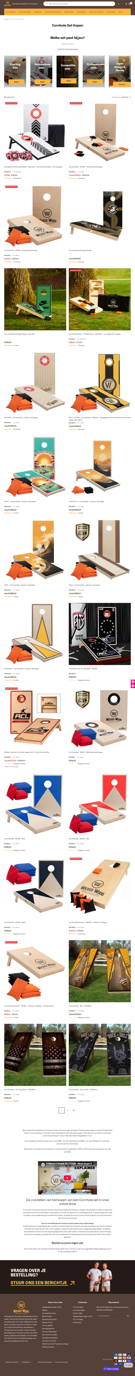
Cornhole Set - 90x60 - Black (15, 922)
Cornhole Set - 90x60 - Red (79, 839)
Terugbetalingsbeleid (49, 1338)
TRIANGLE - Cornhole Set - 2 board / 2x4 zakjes (21, 669)
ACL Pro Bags (78, 1319)
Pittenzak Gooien (48, 1347)
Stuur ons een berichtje (39, 1283)
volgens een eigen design (93, 1229)
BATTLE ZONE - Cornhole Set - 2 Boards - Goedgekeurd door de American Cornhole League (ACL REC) (99, 419)
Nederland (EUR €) (12, 1362)
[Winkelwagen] (130, 4)
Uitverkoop (77, 1322)
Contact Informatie (49, 1341)
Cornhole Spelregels (49, 1332)
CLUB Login (111, 12)
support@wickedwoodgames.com (96, 1249)
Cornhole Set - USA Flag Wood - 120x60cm (20, 1090)
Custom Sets (69, 12)
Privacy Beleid (47, 1325)
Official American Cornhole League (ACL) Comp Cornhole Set (26, 752)
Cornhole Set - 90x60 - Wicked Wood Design (20, 250)
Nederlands (25, 1362)
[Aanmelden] (128, 1315)
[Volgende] (73, 1110)
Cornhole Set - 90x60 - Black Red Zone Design (86, 752)
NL (119, 4)
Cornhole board (74, 1234)
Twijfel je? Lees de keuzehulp (67, 49)
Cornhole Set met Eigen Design (80, 250)
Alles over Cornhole (96, 12)
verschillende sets (43, 1226)
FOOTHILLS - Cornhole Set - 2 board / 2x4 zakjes (86, 501)
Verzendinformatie (49, 1313)
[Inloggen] (126, 4)
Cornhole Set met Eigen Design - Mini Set (19, 334)
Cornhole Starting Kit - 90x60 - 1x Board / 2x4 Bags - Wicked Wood (28, 1006)
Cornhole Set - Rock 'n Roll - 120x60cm (83, 1090)
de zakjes (61, 1249)
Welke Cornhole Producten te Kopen (55, 1344)
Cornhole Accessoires (53, 12)
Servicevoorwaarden (49, 1335)
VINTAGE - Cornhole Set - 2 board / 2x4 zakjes (21, 418)
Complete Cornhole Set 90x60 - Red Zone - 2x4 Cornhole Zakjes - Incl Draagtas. (33, 167)
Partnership (81, 12)
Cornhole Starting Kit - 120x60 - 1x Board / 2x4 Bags (88, 922)
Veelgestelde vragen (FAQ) (51, 1307)
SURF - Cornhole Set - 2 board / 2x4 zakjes (19, 585)
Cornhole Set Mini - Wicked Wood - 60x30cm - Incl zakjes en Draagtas (94, 334)
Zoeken (44, 1310)
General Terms (47, 1322)
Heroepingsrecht (48, 1329)
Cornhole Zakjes (25, 12)
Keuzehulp (38, 12)
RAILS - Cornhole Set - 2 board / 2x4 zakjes (84, 585)
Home (6, 19)
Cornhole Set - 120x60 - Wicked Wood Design (85, 167)
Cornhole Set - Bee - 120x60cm (80, 1006)
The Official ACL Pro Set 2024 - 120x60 (83, 669)
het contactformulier (67, 1252)
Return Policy (47, 1316)
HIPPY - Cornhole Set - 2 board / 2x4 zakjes (20, 501)
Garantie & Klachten (49, 1319)
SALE (121, 12)
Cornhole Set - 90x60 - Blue (14, 839)
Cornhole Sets (10, 12)
